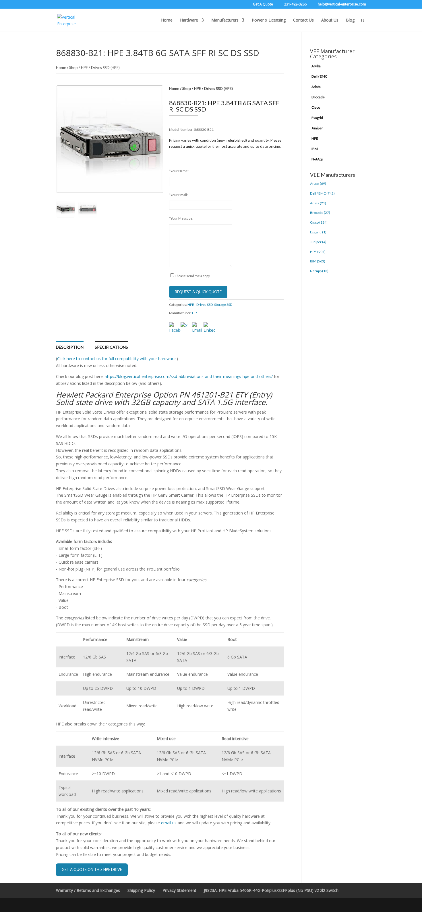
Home (167, 20)
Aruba (316, 66)
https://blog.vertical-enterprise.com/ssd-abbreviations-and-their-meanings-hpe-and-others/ (189, 376)
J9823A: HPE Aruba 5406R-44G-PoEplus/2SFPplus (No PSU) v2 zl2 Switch (271, 890)
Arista (316, 87)
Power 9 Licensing (269, 20)
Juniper (317, 128)
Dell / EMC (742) (322, 193)
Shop (73, 67)
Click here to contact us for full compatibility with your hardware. (117, 358)
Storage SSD (223, 304)
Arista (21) (318, 203)
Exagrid (317, 118)
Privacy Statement (179, 890)
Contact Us (303, 20)
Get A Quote (263, 5)
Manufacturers (225, 20)
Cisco (315, 107)
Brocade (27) (320, 212)
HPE (84, 67)
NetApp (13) (319, 271)
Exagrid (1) (318, 232)
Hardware (189, 20)
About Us (329, 20)
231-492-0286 (295, 5)
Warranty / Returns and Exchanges (88, 890)
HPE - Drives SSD (200, 304)
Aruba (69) (318, 183)
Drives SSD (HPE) (105, 67)
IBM (314, 149)
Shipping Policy (141, 890)
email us (169, 822)
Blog (350, 20)
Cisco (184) (319, 222)
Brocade (318, 97)
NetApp (317, 159)
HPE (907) (318, 251)
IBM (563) (317, 261)
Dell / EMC (319, 76)
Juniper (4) (318, 242)
